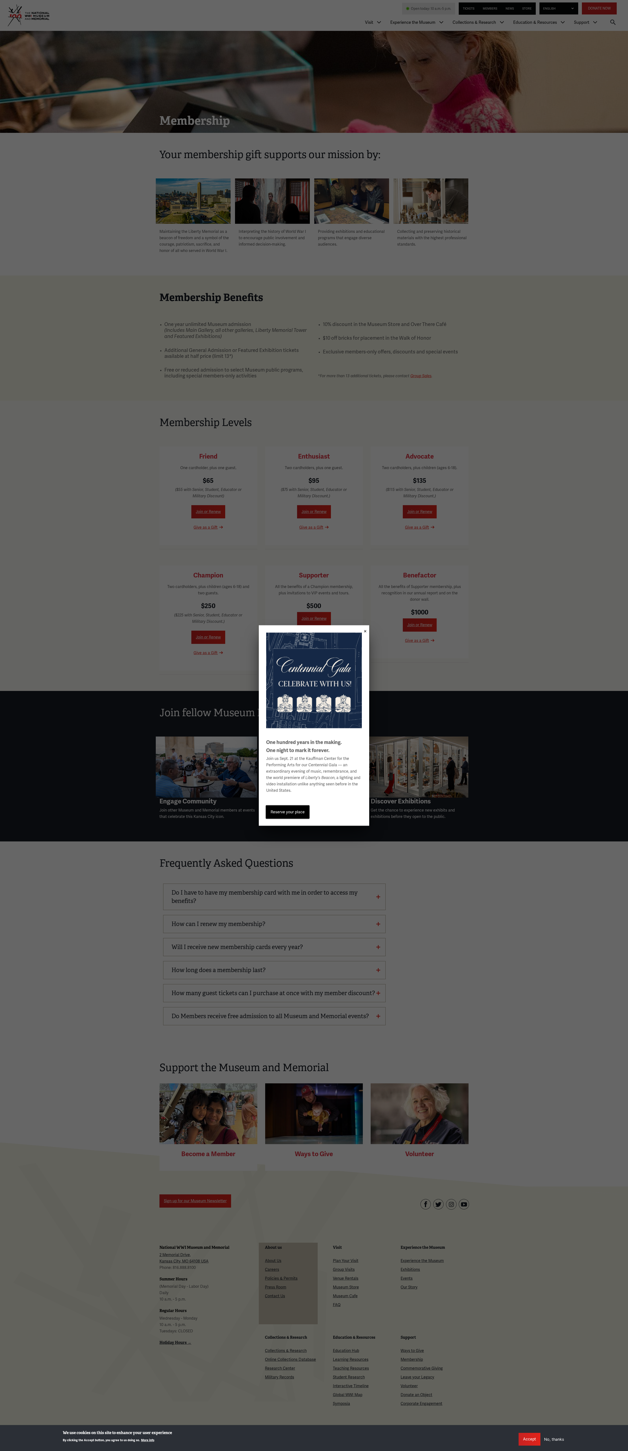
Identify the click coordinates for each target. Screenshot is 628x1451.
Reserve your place (288, 811)
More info (147, 1440)
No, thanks (554, 1439)
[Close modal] (363, 629)
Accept (529, 1439)
